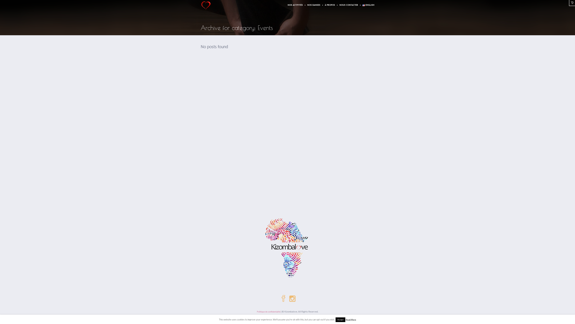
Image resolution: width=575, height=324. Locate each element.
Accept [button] (340, 319)
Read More (351, 319)
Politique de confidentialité (268, 311)
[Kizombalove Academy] (287, 248)
